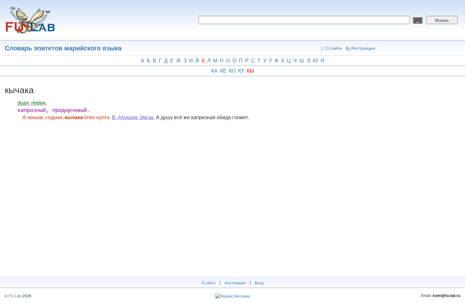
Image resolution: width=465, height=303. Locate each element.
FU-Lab (15, 295)
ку (241, 70)
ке (223, 70)
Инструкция (363, 48)
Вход (259, 282)
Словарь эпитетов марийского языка (63, 47)
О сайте (334, 48)
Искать (442, 20)
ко (232, 70)
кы (250, 70)
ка (214, 70)
